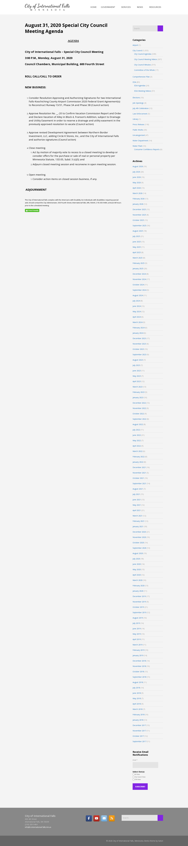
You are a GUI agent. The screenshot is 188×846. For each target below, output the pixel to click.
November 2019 (139, 601)
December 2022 (139, 403)
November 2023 (139, 344)
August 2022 (138, 424)
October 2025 (138, 220)
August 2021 (138, 489)
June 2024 (137, 306)
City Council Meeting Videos (145, 59)
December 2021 (139, 467)
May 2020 (137, 569)
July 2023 (136, 365)
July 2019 (136, 623)
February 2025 (139, 263)
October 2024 (138, 284)
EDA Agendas (139, 85)
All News (137, 774)
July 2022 (136, 430)
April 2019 (137, 639)
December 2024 (139, 274)
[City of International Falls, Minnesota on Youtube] (96, 818)
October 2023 (138, 349)
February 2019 (139, 650)
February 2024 (139, 327)
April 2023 (137, 381)
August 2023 (138, 360)
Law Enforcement (140, 113)
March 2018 (137, 709)
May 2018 (137, 698)
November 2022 (139, 408)
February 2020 (139, 585)
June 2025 (137, 241)
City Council (137, 50)
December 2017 (139, 725)
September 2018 (139, 677)
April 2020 (137, 575)
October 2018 (138, 671)
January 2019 (138, 655)
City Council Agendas (142, 54)
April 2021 (137, 510)
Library (135, 119)
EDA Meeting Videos (142, 91)
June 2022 (137, 435)
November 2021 (139, 472)
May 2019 (137, 634)
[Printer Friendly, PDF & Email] (32, 210)
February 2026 (139, 198)
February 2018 (139, 714)
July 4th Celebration (141, 108)
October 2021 (138, 478)
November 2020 (139, 537)
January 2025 (138, 268)
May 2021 (137, 505)
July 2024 (136, 301)
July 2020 (136, 558)
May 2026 (137, 182)
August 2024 (138, 295)
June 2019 (137, 628)
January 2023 (138, 397)
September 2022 (139, 419)
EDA (134, 82)
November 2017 (139, 730)
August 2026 (138, 166)
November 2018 (139, 666)
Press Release (138, 124)
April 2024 (137, 317)
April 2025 (137, 252)
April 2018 (137, 704)
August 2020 (138, 553)
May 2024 (137, 311)
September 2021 (139, 483)
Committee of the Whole (144, 70)
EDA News (137, 779)
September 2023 (139, 354)
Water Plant (137, 146)
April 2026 (137, 188)
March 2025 (137, 258)
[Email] (104, 818)
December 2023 (139, 338)
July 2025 (136, 236)
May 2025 (137, 247)
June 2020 (137, 564)
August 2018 (138, 682)
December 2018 (139, 661)
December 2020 (139, 532)
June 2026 (137, 177)
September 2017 (139, 741)
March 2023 (137, 387)
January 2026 (138, 204)
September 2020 (139, 548)
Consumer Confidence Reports (147, 149)
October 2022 (138, 413)
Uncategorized (139, 135)
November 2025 (139, 215)
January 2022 (138, 462)
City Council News (140, 777)
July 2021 (136, 494)
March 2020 (137, 580)
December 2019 (139, 596)
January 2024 (138, 333)
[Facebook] (89, 818)
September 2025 (139, 225)
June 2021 (137, 499)
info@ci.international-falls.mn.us (38, 827)
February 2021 (139, 521)
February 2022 (139, 456)
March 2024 (137, 322)
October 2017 (138, 736)
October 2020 (138, 542)
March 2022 (137, 451)
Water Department (140, 140)
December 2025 (139, 209)
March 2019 (137, 644)
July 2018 (136, 687)
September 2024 (139, 290)
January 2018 (138, 720)
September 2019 (139, 612)
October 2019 (138, 607)
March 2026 (137, 193)
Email (135, 760)
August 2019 (138, 618)
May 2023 (137, 376)
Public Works (138, 130)
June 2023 (137, 370)
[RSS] (112, 818)
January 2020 (138, 591)
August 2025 (138, 231)
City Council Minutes (142, 64)
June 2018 (137, 693)
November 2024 (139, 279)
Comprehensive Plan (141, 76)
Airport (135, 45)
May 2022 (137, 440)
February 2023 (139, 392)
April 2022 (137, 446)
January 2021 (138, 526)
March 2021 (137, 515)
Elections (136, 97)
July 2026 (136, 172)
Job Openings (138, 103)
